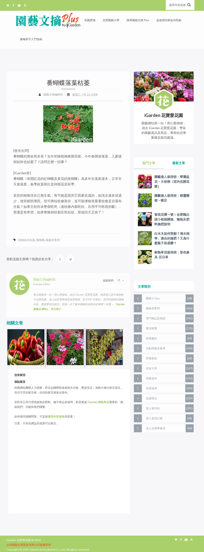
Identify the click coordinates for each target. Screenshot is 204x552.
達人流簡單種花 (155, 428)
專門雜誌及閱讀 (155, 318)
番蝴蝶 (40, 240)
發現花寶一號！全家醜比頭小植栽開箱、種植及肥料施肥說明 (171, 219)
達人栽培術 (153, 408)
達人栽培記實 (154, 418)
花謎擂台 (151, 398)
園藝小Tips (153, 298)
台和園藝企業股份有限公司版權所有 (28, 544)
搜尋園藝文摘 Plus (138, 20)
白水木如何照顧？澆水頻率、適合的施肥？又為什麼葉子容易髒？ (171, 238)
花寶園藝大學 (111, 20)
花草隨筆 (151, 388)
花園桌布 (151, 378)
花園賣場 (89, 20)
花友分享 (151, 368)
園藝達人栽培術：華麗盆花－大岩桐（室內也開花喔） (171, 181)
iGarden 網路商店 (98, 402)
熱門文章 (148, 163)
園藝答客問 (53, 240)
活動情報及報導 (155, 348)
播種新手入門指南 (31, 39)
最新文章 (178, 163)
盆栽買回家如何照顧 (168, 20)
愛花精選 (151, 328)
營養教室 (151, 358)
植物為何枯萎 (26, 240)
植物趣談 (151, 338)
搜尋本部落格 (56, 416)
